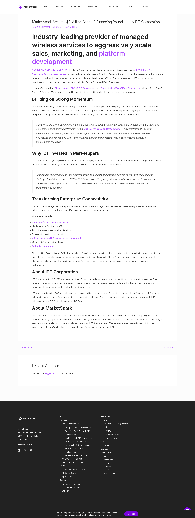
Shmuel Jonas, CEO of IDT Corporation (75, 88)
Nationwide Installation (71, 487)
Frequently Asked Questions (115, 424)
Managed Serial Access (72, 462)
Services (63, 420)
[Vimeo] (25, 450)
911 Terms (110, 431)
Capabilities (64, 480)
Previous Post (26, 347)
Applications (67, 476)
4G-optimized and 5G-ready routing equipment (56, 238)
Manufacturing (109, 473)
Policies (106, 427)
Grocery (107, 467)
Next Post (170, 347)
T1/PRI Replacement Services (75, 455)
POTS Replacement (70, 424)
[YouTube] (31, 450)
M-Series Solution (70, 473)
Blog (105, 420)
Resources (105, 416)
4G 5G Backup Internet (72, 459)
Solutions (63, 466)
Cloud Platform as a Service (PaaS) (50, 222)
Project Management (71, 484)
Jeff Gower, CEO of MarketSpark (101, 129)
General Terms (112, 435)
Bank (105, 456)
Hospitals (107, 470)
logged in (49, 373)
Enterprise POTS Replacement (78, 428)
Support (65, 491)
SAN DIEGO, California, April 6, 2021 (51, 70)
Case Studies (106, 452)
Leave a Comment (41, 27)
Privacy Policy (112, 438)
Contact (104, 449)
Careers (106, 445)
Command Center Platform (73, 469)
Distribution (108, 460)
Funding (56, 27)
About (103, 441)
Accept (131, 514)
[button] (64, 6)
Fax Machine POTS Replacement (79, 438)
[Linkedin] (19, 450)
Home (62, 416)
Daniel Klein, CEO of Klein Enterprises (120, 88)
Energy (106, 463)
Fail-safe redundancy (43, 246)
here (108, 515)
